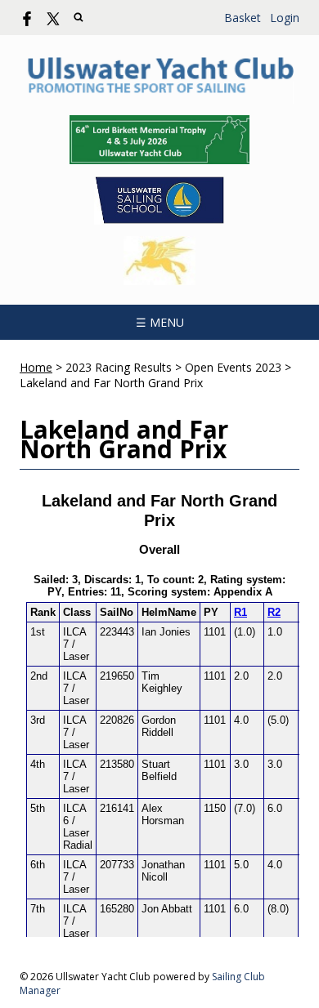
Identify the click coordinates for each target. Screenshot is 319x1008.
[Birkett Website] (159, 139)
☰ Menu (160, 322)
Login (284, 17)
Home (36, 367)
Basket (242, 17)
